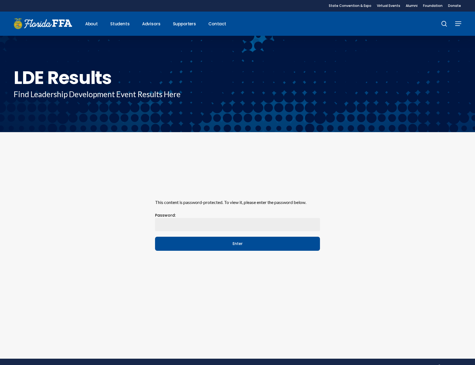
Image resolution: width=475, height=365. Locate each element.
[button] (458, 24)
